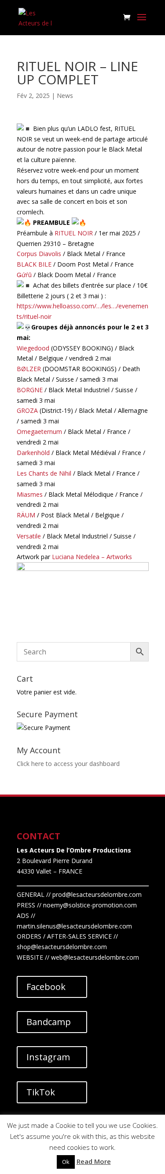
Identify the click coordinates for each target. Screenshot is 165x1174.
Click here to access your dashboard (68, 763)
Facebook (46, 987)
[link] (74, 233)
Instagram (48, 1057)
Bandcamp (48, 1022)
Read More (94, 1161)
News (65, 95)
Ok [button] (66, 1162)
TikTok (40, 1092)
